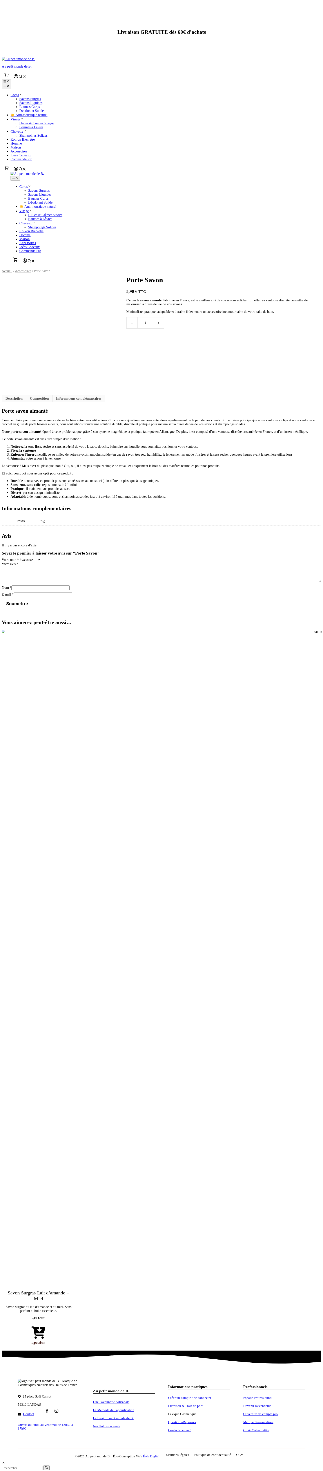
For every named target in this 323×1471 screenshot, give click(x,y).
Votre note (10, 560)
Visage (15, 119)
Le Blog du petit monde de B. (113, 1418)
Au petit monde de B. (17, 66)
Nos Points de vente (106, 1426)
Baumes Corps (29, 107)
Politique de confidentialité (212, 1455)
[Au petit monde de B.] (27, 173)
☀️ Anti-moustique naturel (29, 115)
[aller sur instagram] (56, 1411)
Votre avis (10, 564)
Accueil (7, 271)
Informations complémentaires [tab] (78, 398)
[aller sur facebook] (47, 1411)
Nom (6, 587)
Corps (15, 95)
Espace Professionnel (257, 1397)
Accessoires (19, 151)
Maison (16, 147)
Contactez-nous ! (179, 1430)
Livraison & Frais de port (185, 1406)
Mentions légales (177, 1455)
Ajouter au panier (187, 322)
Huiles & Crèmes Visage (36, 123)
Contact (28, 1414)
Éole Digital (151, 1456)
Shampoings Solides (33, 135)
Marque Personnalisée (258, 1422)
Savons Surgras (30, 99)
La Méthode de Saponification (113, 1410)
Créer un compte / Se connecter (189, 1397)
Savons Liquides (30, 103)
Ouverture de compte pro (260, 1414)
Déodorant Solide (31, 111)
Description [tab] (14, 398)
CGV (239, 1455)
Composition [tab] (39, 398)
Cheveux (17, 131)
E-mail (8, 594)
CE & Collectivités (256, 1430)
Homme (16, 143)
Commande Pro (21, 159)
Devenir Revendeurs (257, 1406)
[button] (22, 77)
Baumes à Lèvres (31, 127)
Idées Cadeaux (21, 155)
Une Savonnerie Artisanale (111, 1402)
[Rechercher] (46, 1468)
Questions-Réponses (182, 1422)
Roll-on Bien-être (23, 139)
